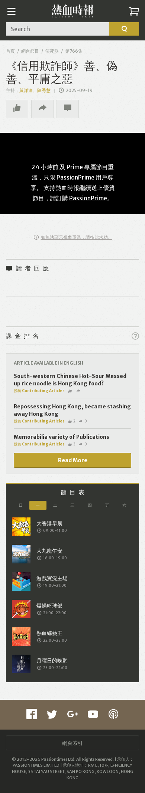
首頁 (10, 51)
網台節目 (30, 51)
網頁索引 (72, 743)
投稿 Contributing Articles (39, 390)
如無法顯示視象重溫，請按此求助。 (76, 237)
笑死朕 (52, 51)
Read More (72, 460)
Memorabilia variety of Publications (61, 437)
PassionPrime (88, 198)
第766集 (74, 51)
